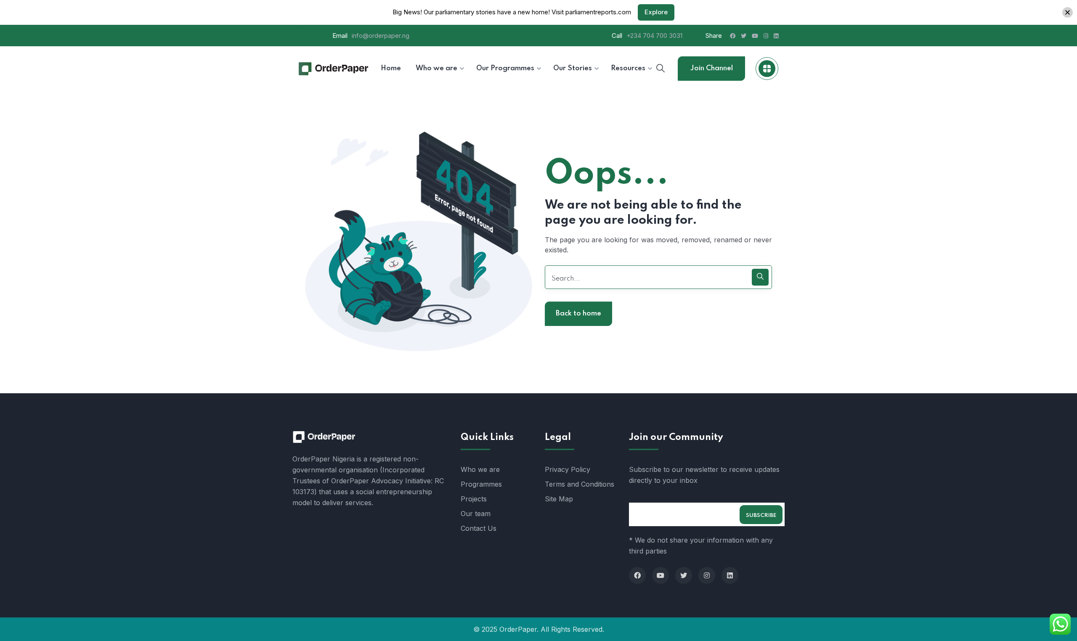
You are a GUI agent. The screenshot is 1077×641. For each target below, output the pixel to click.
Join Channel (711, 68)
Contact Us (478, 528)
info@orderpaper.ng (380, 36)
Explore (656, 12)
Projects (474, 499)
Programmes (481, 484)
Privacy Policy (567, 469)
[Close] (1067, 12)
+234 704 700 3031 (654, 36)
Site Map (559, 499)
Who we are (480, 469)
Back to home (578, 313)
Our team (476, 513)
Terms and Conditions (579, 484)
